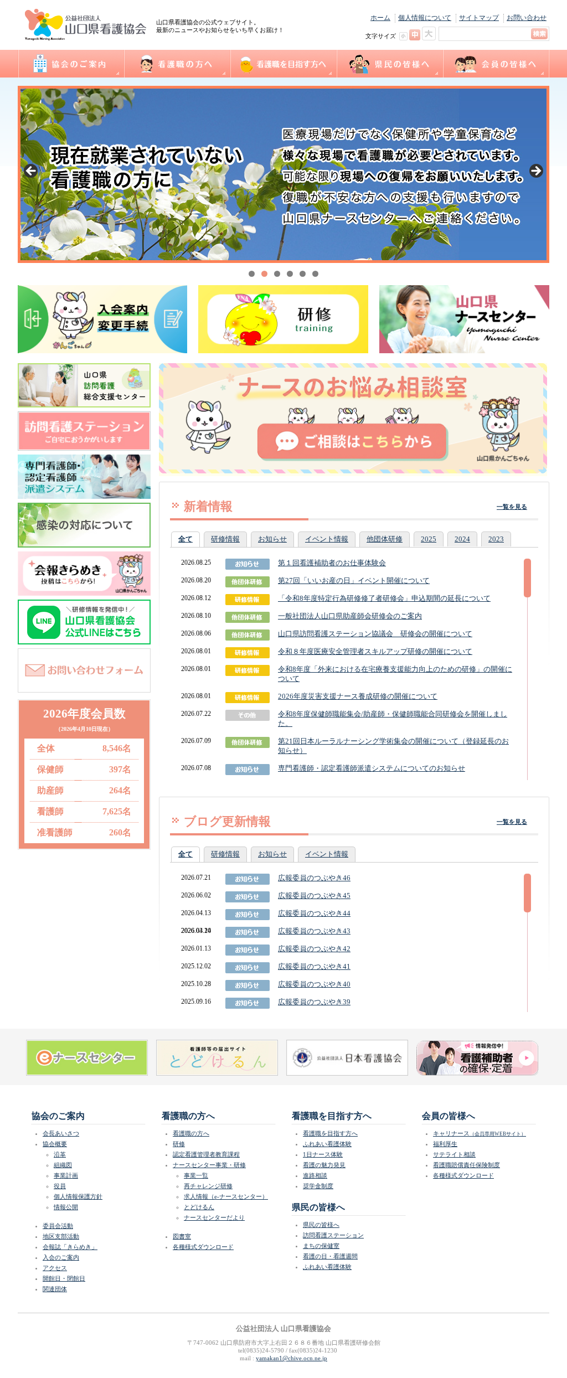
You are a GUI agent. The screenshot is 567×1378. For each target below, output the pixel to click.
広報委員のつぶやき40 (314, 984)
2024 (462, 539)
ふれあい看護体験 (327, 1143)
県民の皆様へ (389, 64)
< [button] (31, 171)
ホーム (380, 18)
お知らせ (272, 539)
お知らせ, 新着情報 (247, 769)
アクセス (55, 1268)
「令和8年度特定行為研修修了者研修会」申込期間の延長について (384, 598)
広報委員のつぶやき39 (314, 1002)
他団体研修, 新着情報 (247, 581)
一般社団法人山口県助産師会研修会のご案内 (350, 616)
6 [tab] (315, 274)
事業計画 (66, 1175)
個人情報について (424, 18)
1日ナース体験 (323, 1154)
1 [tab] (252, 274)
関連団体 (55, 1289)
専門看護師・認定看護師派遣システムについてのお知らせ (371, 768)
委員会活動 (58, 1225)
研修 (179, 1143)
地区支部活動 (61, 1236)
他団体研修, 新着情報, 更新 (247, 742)
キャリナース (479, 1133)
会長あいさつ (61, 1133)
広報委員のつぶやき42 (314, 949)
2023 (496, 539)
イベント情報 (326, 539)
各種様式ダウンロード (203, 1246)
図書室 (182, 1236)
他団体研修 (385, 539)
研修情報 (225, 539)
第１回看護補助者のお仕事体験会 (332, 563)
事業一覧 (196, 1175)
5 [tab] (303, 274)
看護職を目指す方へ (283, 64)
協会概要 (55, 1143)
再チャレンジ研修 (208, 1186)
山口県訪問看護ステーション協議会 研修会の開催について (375, 633)
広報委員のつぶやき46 (314, 878)
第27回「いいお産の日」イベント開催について (354, 580)
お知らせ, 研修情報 (247, 564)
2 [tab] (264, 274)
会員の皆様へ (495, 64)
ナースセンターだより (214, 1217)
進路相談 (315, 1175)
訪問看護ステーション (333, 1235)
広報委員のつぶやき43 (314, 931)
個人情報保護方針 (78, 1196)
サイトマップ (479, 18)
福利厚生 (445, 1143)
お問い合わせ (527, 18)
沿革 (60, 1154)
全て (185, 539)
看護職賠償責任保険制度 (466, 1165)
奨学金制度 (318, 1186)
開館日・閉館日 (64, 1278)
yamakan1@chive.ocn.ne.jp (291, 1358)
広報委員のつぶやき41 (314, 966)
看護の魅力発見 (324, 1165)
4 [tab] (290, 274)
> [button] (535, 171)
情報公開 (66, 1207)
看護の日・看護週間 (330, 1256)
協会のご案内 (70, 64)
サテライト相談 (454, 1154)
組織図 (63, 1165)
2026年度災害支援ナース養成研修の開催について (357, 696)
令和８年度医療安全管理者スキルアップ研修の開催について (375, 651)
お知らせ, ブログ (247, 879)
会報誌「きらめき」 (70, 1246)
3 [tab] (277, 274)
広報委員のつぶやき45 (314, 895)
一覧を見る (512, 506)
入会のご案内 (61, 1257)
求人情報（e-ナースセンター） (226, 1196)
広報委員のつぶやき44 (314, 913)
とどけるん (199, 1207)
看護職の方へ (176, 64)
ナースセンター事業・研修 (209, 1165)
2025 (428, 539)
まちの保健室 (321, 1245)
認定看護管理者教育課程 (206, 1154)
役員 (60, 1186)
